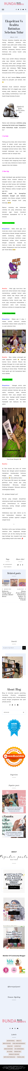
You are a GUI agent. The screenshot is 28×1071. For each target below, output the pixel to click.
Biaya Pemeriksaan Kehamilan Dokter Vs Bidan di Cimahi (21, 595)
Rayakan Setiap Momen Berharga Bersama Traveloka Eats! (14, 809)
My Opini (9, 1051)
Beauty (19, 1040)
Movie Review (8, 1048)
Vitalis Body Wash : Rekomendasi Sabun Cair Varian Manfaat (14, 934)
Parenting (17, 1051)
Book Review (7, 1043)
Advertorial (11, 1040)
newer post (7, 589)
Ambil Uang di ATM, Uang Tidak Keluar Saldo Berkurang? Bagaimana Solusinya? (14, 879)
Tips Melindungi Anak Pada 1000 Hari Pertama (14, 906)
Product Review (14, 1054)
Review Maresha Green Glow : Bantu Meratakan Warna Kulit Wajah (14, 834)
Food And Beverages (19, 1043)
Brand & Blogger (16, 1068)
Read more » (14, 887)
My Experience (7, 564)
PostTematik (7, 566)
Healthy (10, 1046)
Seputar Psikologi (9, 1057)
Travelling (20, 1057)
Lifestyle (18, 1046)
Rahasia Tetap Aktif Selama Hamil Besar (7, 593)
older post (20, 589)
